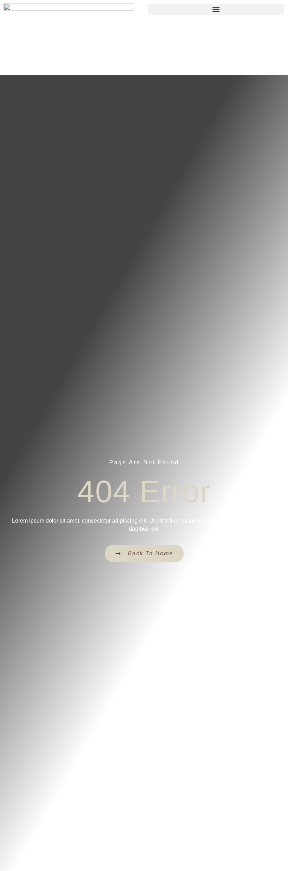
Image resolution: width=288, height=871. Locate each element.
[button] (216, 9)
